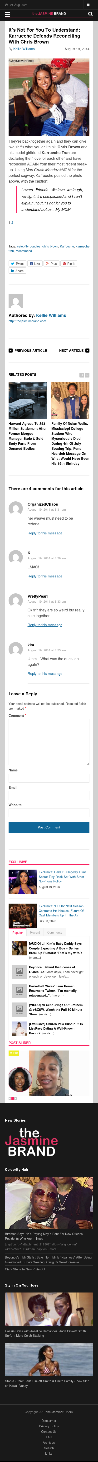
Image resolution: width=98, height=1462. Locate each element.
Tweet (20, 263)
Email (13, 787)
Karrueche (67, 246)
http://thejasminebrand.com (27, 321)
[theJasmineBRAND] (49, 13)
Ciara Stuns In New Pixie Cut (25, 1269)
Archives (49, 1442)
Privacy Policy (49, 1426)
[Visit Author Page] (16, 301)
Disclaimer (49, 1420)
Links (49, 1453)
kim (31, 645)
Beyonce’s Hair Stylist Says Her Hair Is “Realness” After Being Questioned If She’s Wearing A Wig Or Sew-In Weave (48, 1259)
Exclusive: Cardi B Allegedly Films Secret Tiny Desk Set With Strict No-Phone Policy (63, 876)
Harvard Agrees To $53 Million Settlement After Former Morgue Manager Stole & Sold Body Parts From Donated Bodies (28, 436)
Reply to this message (45, 532)
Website (15, 804)
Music (14, 1053)
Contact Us (49, 1431)
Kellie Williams (24, 48)
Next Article (71, 350)
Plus (54, 263)
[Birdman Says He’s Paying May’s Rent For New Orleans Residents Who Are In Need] (49, 1203)
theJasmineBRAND (59, 1411)
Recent (35, 932)
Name (13, 770)
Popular (17, 932)
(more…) (55, 950)
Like (37, 263)
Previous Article (31, 350)
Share (19, 270)
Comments (54, 932)
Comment (17, 715)
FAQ (49, 1437)
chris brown (50, 246)
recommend (24, 250)
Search (49, 1448)
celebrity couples (28, 246)
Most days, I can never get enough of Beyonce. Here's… (56, 971)
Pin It (71, 263)
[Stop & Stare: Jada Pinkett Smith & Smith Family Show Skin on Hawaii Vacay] (49, 1359)
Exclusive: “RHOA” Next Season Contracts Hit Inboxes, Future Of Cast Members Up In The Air (61, 910)
